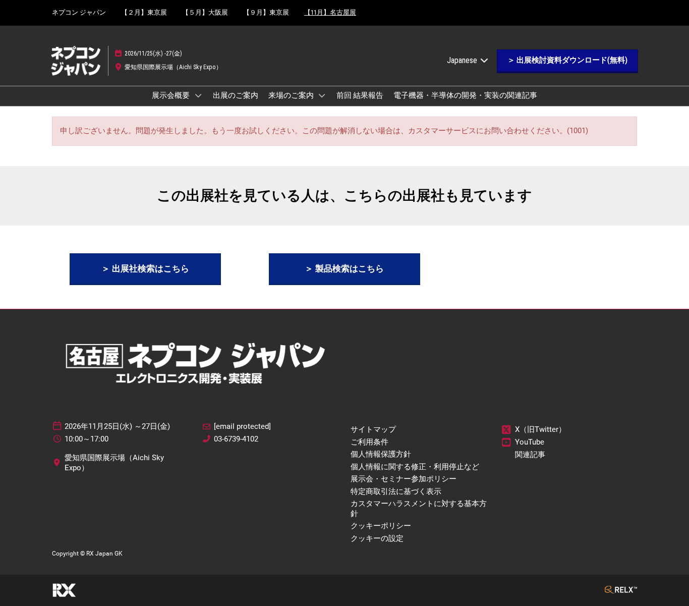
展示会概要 (171, 95)
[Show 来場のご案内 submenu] (322, 95)
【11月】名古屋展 (330, 12)
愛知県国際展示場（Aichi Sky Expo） (173, 67)
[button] (567, 60)
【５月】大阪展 (205, 12)
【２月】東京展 (144, 12)
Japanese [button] (463, 60)
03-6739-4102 (236, 439)
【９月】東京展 (266, 12)
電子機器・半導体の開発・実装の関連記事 (465, 95)
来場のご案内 (291, 95)
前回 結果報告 (359, 95)
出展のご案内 (235, 95)
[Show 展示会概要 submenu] (198, 95)
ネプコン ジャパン (79, 12)
